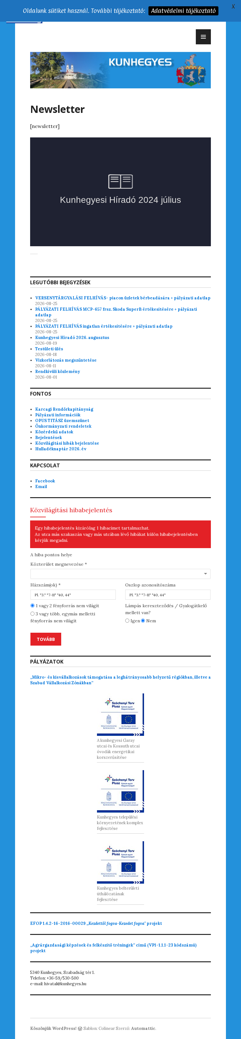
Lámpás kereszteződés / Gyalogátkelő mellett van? (166, 609)
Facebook (45, 481)
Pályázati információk (57, 415)
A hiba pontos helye (51, 555)
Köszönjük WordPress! (53, 1028)
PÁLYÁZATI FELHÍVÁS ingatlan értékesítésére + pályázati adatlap (104, 326)
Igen (134, 621)
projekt (96, 923)
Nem (150, 621)
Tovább (46, 639)
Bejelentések (48, 437)
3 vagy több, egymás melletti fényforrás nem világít (62, 617)
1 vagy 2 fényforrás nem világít (67, 605)
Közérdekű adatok (54, 432)
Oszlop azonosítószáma (150, 585)
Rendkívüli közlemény (57, 371)
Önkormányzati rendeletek (63, 426)
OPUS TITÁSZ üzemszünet (62, 420)
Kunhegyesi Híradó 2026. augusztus (72, 337)
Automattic (143, 1028)
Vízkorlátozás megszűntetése (66, 360)
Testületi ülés (49, 349)
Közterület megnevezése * (58, 564)
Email (41, 486)
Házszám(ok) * (45, 585)
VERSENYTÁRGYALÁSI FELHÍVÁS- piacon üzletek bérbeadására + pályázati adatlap (123, 298)
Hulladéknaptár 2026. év (60, 449)
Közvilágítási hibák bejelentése (67, 443)
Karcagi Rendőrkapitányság (64, 409)
